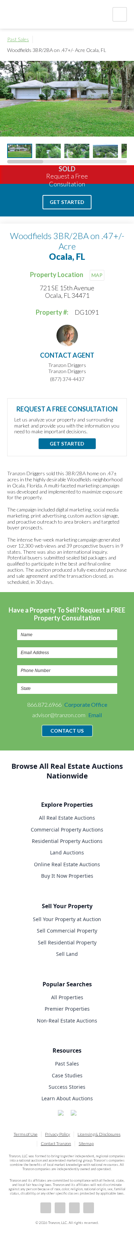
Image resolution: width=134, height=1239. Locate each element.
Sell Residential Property (67, 942)
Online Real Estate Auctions (67, 864)
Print (123, 39)
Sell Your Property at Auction (67, 919)
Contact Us (67, 731)
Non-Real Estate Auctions (67, 1020)
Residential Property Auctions (67, 841)
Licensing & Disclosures (99, 1134)
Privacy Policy (57, 1134)
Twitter (74, 1207)
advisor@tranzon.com (67, 714)
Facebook (45, 1207)
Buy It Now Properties (67, 875)
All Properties (67, 997)
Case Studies (67, 1075)
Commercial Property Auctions (67, 829)
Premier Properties (67, 1008)
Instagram (88, 1207)
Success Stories (67, 1086)
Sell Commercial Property (67, 930)
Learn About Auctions (67, 1098)
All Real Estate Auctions (67, 817)
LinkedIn (60, 1207)
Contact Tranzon (56, 1143)
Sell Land (67, 953)
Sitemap (86, 1143)
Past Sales (18, 39)
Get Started (67, 202)
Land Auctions (67, 852)
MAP (97, 275)
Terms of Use (26, 1134)
